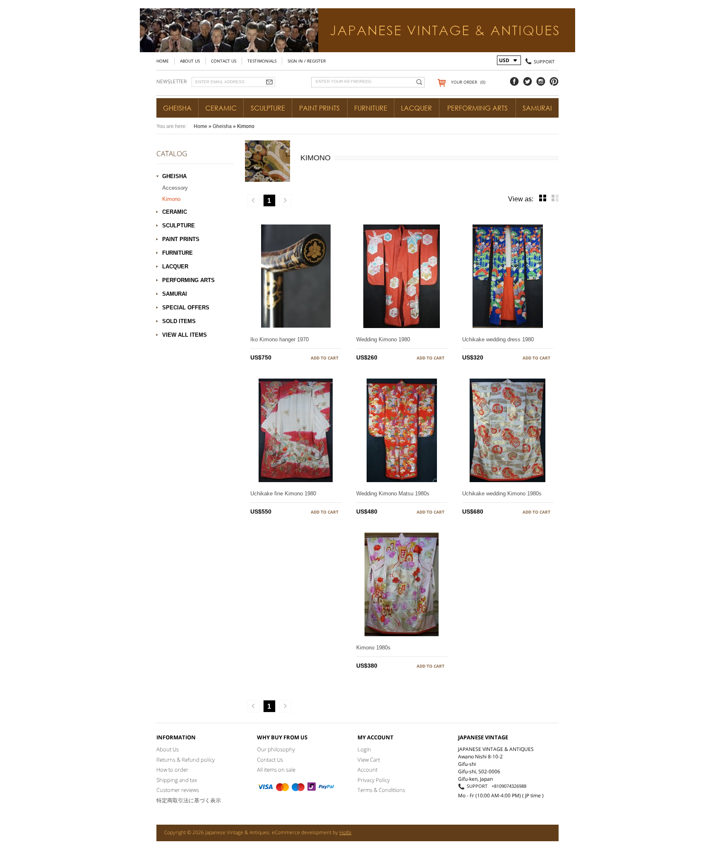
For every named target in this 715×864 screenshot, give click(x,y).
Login (364, 749)
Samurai (537, 108)
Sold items (179, 321)
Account (367, 769)
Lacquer (416, 108)
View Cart (369, 759)
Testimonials (261, 61)
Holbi (345, 832)
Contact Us (223, 61)
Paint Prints (319, 108)
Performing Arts (477, 108)
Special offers (185, 307)
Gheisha (177, 108)
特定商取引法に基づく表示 (188, 800)
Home (162, 61)
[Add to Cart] (324, 358)
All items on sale (276, 769)
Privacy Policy (374, 780)
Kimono (171, 199)
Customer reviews (177, 790)
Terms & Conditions (381, 790)
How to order (172, 769)
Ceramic (221, 108)
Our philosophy (276, 749)
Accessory (175, 188)
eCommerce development (301, 832)
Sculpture (268, 108)
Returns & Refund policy (185, 759)
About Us (190, 61)
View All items (184, 335)
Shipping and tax (176, 780)
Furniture (370, 108)
